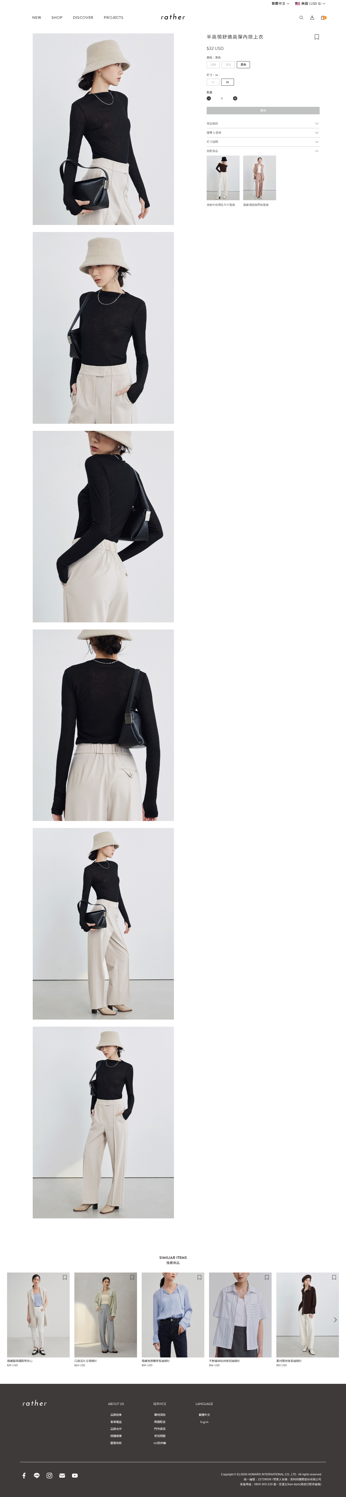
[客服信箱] (62, 1476)
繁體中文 (279, 3)
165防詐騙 (159, 1443)
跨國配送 (159, 1422)
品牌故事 (116, 1415)
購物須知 (159, 1415)
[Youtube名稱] (75, 1476)
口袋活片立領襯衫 (85, 1361)
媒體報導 (116, 1436)
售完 (263, 110)
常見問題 (159, 1436)
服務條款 (116, 1443)
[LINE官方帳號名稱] (37, 1476)
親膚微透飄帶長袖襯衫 (156, 1361)
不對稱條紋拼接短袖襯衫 (224, 1361)
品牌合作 (116, 1429)
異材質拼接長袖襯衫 (289, 1361)
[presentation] (335, 1320)
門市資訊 (159, 1429)
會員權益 (116, 1422)
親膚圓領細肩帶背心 (19, 1361)
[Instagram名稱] (49, 1476)
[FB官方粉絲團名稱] (24, 1476)
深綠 (213, 65)
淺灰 (228, 65)
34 (212, 82)
